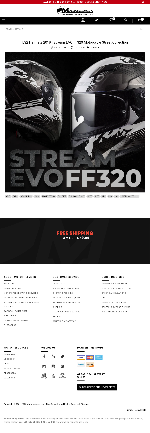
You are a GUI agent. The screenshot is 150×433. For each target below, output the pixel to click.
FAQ (104, 298)
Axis (8, 196)
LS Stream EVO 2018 (130, 196)
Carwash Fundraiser (16, 311)
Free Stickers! (12, 368)
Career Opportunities (16, 320)
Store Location (12, 288)
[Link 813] (44, 356)
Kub (110, 196)
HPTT (89, 196)
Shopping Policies (63, 293)
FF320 (37, 196)
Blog (7, 364)
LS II (116, 196)
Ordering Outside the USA (116, 307)
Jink (103, 196)
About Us (9, 284)
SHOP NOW (101, 2)
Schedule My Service (64, 321)
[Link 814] (53, 356)
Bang (15, 196)
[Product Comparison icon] (97, 20)
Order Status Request (114, 302)
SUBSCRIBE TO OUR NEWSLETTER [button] (97, 387)
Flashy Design (48, 196)
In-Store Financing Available (20, 298)
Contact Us (59, 284)
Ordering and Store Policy (117, 288)
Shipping (57, 307)
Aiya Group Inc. (53, 404)
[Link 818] (62, 366)
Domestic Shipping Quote (66, 298)
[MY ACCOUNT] (83, 19)
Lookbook (9, 359)
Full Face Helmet (77, 196)
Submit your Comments (66, 288)
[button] (140, 21)
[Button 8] (142, 29)
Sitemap (85, 404)
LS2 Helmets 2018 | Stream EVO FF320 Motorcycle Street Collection (75, 42)
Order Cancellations (114, 293)
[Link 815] (62, 356)
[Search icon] (124, 20)
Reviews (57, 316)
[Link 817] (53, 366)
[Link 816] (44, 366)
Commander (26, 196)
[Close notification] (143, 2)
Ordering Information (114, 284)
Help (143, 410)
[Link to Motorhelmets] (75, 10)
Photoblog (10, 325)
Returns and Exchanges (66, 302)
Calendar (9, 378)
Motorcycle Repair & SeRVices (21, 293)
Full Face (62, 196)
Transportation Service (66, 312)
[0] (110, 20)
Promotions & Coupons (115, 312)
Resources (10, 373)
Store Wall (10, 354)
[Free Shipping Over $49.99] (75, 235)
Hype (97, 196)
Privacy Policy (133, 410)
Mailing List (11, 316)
